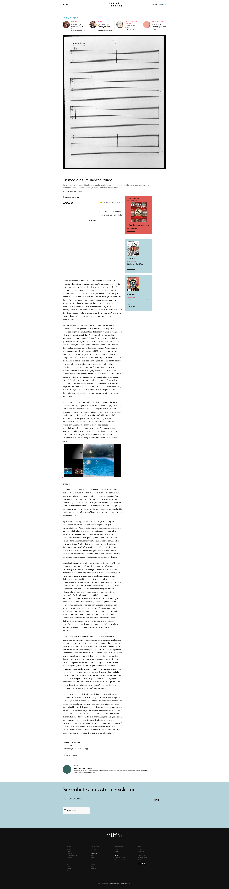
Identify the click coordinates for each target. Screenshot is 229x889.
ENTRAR (155, 4)
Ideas (92, 866)
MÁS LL (140, 847)
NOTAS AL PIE (113, 779)
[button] (63, 4)
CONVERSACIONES (96, 847)
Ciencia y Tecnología (131, 21)
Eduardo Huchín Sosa (83, 768)
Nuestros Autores (142, 857)
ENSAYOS (93, 862)
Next (149, 215)
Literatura (69, 857)
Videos (162, 21)
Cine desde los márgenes (139, 225)
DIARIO (69, 847)
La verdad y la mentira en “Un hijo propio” (77, 26)
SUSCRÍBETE (162, 4)
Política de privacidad (126, 883)
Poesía (92, 855)
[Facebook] (64, 203)
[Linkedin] (69, 203)
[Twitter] (66, 203)
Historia (93, 864)
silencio (75, 755)
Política (69, 851)
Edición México (132, 228)
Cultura (69, 849)
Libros (68, 866)
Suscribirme (141, 851)
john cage (67, 755)
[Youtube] (145, 863)
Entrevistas (155, 21)
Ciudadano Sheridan (135, 264)
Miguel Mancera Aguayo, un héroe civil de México (104, 26)
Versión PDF (131, 269)
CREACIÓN (94, 853)
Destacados (117, 862)
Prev (127, 215)
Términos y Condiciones (114, 883)
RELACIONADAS (78, 779)
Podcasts (116, 851)
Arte (68, 870)
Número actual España (120, 860)
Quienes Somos (142, 855)
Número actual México (120, 857)
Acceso (140, 849)
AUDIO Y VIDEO (118, 847)
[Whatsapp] (72, 203)
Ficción (92, 857)
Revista (70, 177)
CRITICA (69, 862)
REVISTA (116, 855)
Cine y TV (74, 21)
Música (65, 177)
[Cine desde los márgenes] (139, 213)
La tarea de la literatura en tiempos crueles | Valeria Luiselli (159, 26)
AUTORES (147, 779)
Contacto (140, 860)
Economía (101, 21)
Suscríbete (131, 231)
